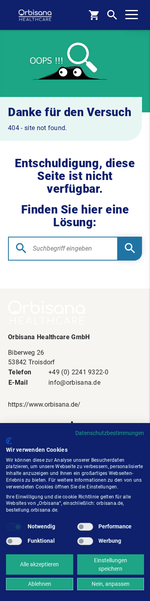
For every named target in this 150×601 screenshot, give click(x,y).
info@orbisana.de (74, 382)
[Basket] (94, 15)
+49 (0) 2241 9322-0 (78, 372)
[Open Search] (112, 15)
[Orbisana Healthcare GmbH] (75, 312)
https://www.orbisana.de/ (44, 404)
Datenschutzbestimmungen (109, 433)
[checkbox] (14, 527)
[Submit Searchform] (130, 249)
